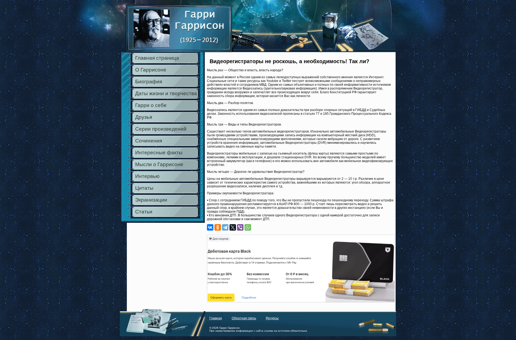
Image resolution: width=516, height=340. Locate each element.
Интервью (147, 176)
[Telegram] (225, 227)
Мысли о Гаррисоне (159, 164)
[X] (233, 227)
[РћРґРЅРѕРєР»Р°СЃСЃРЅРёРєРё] (217, 227)
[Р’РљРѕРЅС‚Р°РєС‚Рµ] (210, 227)
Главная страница (157, 58)
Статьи (143, 211)
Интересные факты (158, 152)
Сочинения (148, 141)
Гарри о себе (151, 105)
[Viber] (240, 227)
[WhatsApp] (248, 227)
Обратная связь (244, 318)
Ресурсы (272, 318)
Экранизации (151, 200)
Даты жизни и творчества (166, 93)
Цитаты (144, 188)
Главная (215, 318)
